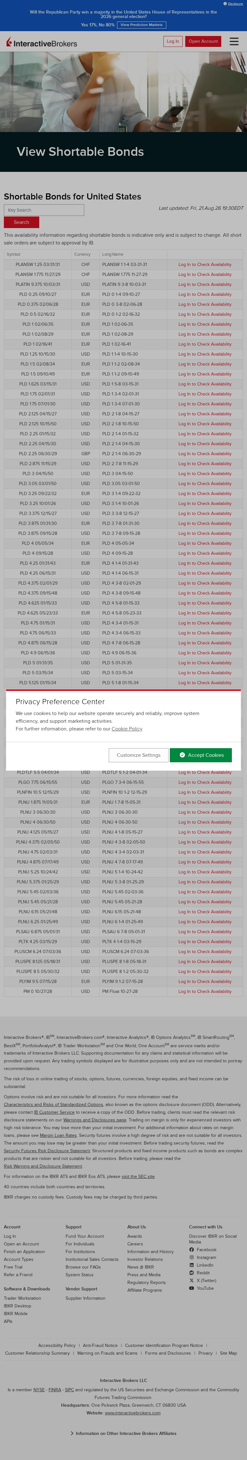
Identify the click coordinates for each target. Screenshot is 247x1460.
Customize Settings (138, 755)
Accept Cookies (205, 755)
